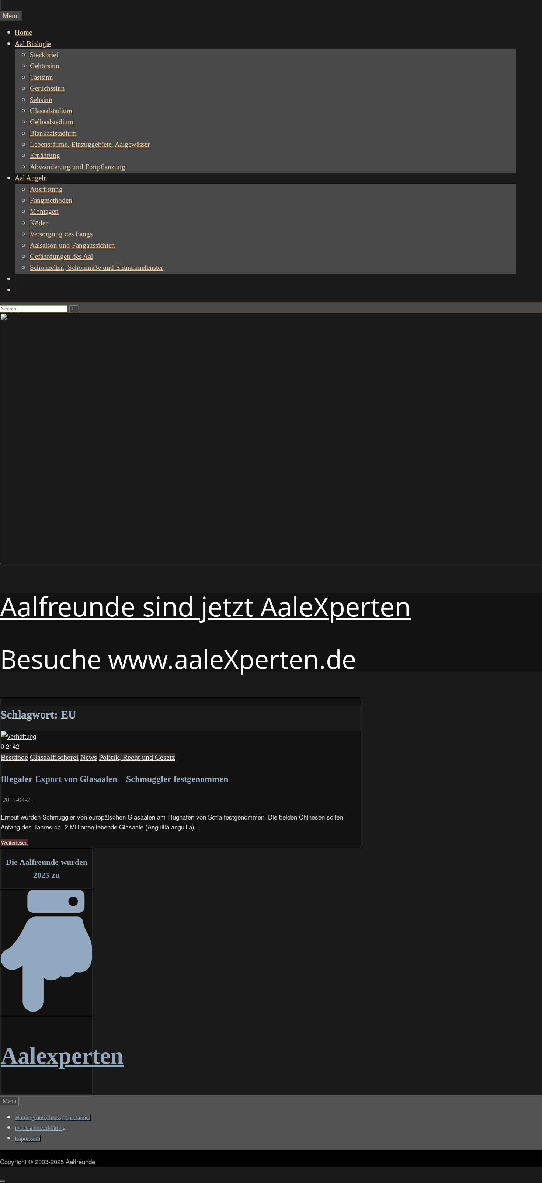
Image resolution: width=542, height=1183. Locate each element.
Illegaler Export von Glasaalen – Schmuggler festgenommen (114, 779)
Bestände (14, 757)
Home (23, 32)
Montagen (44, 211)
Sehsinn (41, 100)
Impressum (27, 1138)
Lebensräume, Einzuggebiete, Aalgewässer (90, 144)
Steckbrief (44, 55)
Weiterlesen (14, 842)
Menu (11, 16)
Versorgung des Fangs (61, 234)
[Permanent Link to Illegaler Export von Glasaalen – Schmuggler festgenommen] (18, 736)
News (88, 757)
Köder (39, 223)
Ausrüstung (46, 189)
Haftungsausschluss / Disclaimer (52, 1117)
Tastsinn (41, 77)
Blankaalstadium (53, 133)
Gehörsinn (44, 66)
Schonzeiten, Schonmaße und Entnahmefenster (96, 267)
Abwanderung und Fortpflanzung (77, 167)
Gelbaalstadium (51, 122)
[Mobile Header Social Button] (0, 5)
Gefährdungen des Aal (61, 256)
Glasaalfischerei (54, 757)
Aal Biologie (33, 44)
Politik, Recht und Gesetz (137, 757)
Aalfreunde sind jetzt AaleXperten (205, 606)
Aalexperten (62, 1056)
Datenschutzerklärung (40, 1128)
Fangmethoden (51, 200)
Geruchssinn (47, 88)
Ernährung (45, 155)
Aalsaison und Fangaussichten (72, 245)
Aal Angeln (31, 178)
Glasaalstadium (51, 111)
